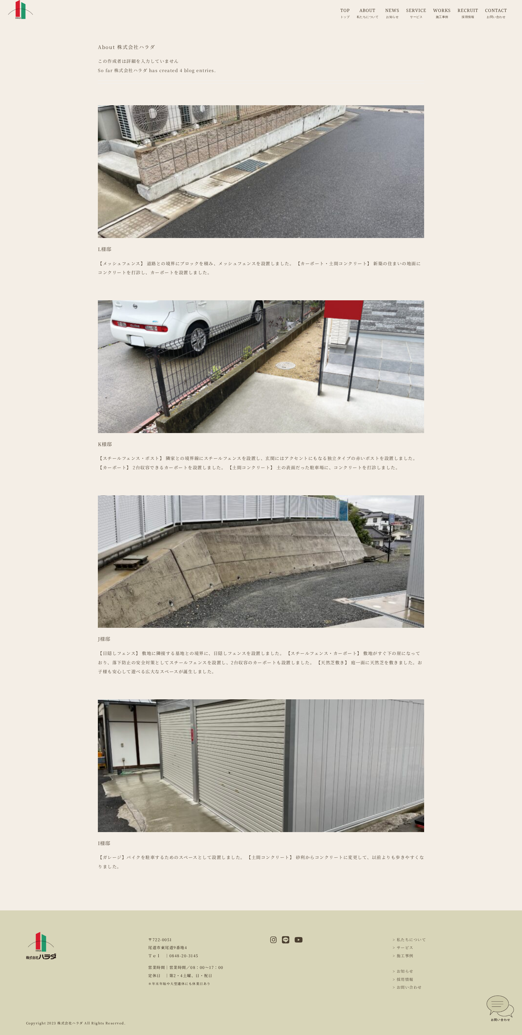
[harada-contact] (500, 997)
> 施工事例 (403, 955)
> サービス (403, 947)
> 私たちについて (409, 939)
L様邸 (104, 248)
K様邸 (105, 443)
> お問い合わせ (407, 987)
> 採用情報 (403, 979)
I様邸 (104, 842)
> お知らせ (403, 971)
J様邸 (104, 638)
